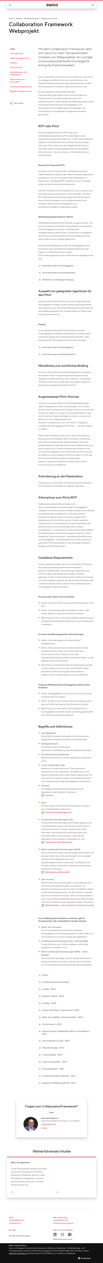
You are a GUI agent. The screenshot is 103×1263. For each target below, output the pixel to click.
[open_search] (93, 5)
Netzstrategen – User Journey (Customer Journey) (69, 905)
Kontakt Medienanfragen (19, 1236)
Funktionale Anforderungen (58, 842)
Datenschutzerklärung (18, 1253)
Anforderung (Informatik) (57, 872)
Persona (49, 795)
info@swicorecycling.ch (63, 1223)
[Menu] (10, 5)
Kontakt (12, 1230)
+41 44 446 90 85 (48, 1124)
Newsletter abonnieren (63, 1239)
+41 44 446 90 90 (16, 1220)
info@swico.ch (15, 1223)
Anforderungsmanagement (58, 812)
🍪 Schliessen (84, 1258)
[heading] (66, 265)
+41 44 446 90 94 (60, 1220)
